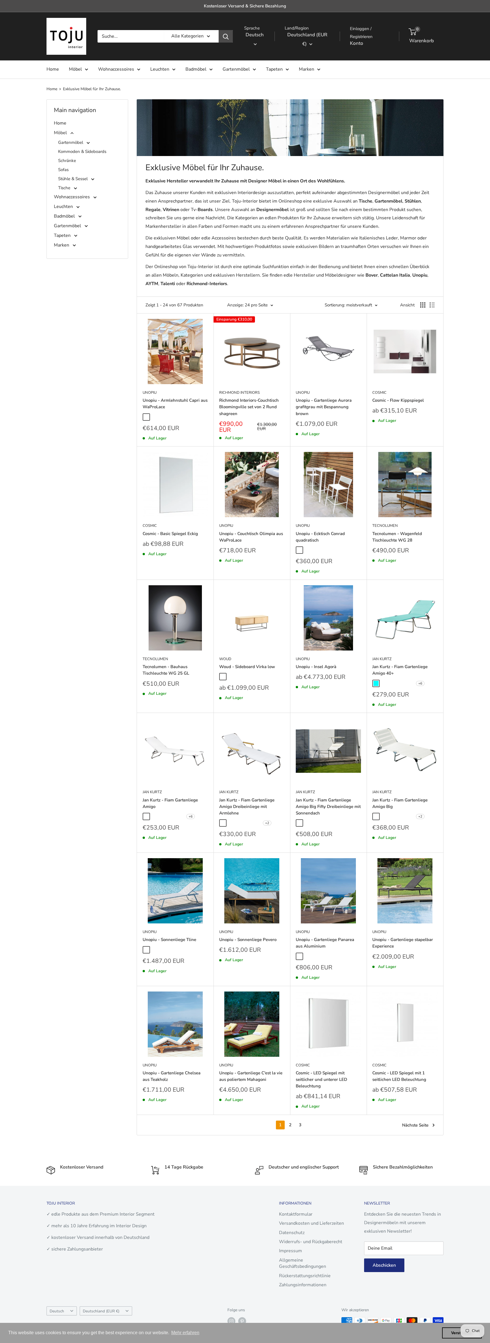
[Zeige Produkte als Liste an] (432, 305)
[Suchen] (226, 36)
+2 (267, 823)
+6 (420, 683)
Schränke (67, 160)
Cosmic (379, 392)
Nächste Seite (415, 1125)
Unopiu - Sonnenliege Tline (169, 939)
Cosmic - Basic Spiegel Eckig (170, 533)
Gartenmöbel (236, 69)
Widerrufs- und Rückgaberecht (310, 1242)
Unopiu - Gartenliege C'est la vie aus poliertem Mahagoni (250, 1076)
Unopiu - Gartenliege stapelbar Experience (402, 943)
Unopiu (150, 392)
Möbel (75, 69)
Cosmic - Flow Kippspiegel (398, 400)
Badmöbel (195, 69)
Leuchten (159, 69)
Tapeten (274, 69)
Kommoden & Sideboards (82, 151)
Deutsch (57, 1311)
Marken (306, 69)
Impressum (290, 1251)
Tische (64, 188)
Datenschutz (292, 1233)
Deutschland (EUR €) (101, 1311)
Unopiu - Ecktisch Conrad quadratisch (320, 537)
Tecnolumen (385, 525)
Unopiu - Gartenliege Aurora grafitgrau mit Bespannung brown (324, 406)
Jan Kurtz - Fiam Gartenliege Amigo (170, 803)
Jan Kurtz (382, 659)
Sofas (63, 169)
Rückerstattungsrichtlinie (305, 1276)
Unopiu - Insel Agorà (316, 667)
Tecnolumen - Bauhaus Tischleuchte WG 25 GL (166, 670)
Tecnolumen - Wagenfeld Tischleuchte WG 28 (397, 537)
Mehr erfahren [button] (185, 1332)
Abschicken (384, 1265)
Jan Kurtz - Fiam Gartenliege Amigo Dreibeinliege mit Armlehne (246, 806)
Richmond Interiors (239, 392)
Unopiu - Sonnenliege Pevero (247, 939)
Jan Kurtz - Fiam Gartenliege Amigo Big (400, 803)
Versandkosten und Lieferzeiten (311, 1223)
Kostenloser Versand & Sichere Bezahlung (245, 6)
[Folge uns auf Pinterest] (242, 1321)
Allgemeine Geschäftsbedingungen (302, 1263)
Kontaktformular (295, 1214)
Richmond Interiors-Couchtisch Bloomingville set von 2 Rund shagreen (249, 406)
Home (53, 69)
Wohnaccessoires (116, 69)
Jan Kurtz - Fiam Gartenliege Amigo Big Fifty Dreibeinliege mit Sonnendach (328, 806)
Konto (356, 43)
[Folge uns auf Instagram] (231, 1321)
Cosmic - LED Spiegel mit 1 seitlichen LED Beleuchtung (399, 1076)
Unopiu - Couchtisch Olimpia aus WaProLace (251, 537)
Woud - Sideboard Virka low (247, 667)
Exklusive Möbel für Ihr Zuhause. (92, 89)
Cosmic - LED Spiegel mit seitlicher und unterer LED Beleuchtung (321, 1079)
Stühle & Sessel (73, 179)
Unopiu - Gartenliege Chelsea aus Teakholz (171, 1076)
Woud (225, 659)
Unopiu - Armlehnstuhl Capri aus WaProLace (175, 403)
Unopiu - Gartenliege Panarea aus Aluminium (325, 943)
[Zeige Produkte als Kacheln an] (422, 305)
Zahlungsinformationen (302, 1285)
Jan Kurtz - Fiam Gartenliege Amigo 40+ (400, 670)
